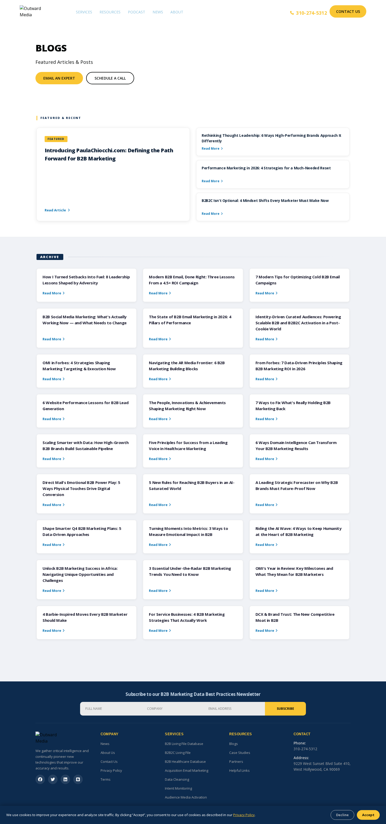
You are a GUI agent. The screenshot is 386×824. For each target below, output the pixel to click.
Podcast (136, 11)
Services (84, 11)
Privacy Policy (111, 770)
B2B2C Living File (178, 752)
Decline (342, 814)
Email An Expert (59, 78)
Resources (110, 11)
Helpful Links (239, 770)
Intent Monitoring (178, 788)
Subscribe (285, 708)
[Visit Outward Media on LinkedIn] (65, 779)
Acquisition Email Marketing (186, 770)
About (176, 11)
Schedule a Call (110, 78)
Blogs (233, 743)
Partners (236, 761)
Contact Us (348, 11)
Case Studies (239, 752)
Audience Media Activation (186, 797)
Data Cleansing (177, 779)
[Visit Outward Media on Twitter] (53, 779)
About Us (108, 752)
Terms (106, 779)
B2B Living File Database (184, 743)
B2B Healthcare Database (185, 761)
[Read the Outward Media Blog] (78, 779)
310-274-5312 (311, 13)
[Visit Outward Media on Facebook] (40, 779)
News (158, 11)
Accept (368, 814)
